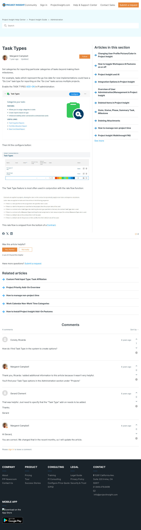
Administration (57, 19)
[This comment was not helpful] (136, 348)
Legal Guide (76, 475)
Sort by (133, 330)
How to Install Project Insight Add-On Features (29, 311)
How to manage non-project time (114, 128)
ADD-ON (30, 86)
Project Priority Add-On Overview (23, 287)
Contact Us (7, 483)
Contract (51, 225)
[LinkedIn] (11, 233)
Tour (27, 479)
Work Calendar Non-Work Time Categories (27, 303)
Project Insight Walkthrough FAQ (114, 135)
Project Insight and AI (108, 74)
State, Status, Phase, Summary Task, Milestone (116, 112)
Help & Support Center (85, 5)
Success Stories (33, 483)
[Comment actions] (136, 352)
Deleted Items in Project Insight (113, 102)
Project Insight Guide (38, 19)
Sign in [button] (43, 5)
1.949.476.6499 (102, 487)
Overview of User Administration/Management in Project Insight (117, 92)
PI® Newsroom (9, 479)
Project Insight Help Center (14, 19)
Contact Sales (107, 5)
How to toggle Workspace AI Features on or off (117, 65)
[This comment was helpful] (136, 339)
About (5, 475)
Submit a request (128, 5)
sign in (11, 449)
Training (52, 475)
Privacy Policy (77, 479)
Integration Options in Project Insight (116, 81)
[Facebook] (3, 233)
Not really (25, 250)
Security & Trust (78, 483)
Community (31, 5)
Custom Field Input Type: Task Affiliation (26, 279)
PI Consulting (54, 479)
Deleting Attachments (109, 120)
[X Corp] (7, 233)
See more (99, 140)
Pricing (28, 475)
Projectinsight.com (60, 5)
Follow (84, 56)
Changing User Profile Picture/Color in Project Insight (117, 55)
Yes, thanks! (9, 250)
